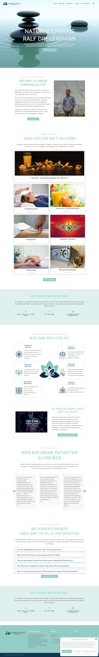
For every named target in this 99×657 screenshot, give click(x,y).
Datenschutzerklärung (80, 654)
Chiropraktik (31, 270)
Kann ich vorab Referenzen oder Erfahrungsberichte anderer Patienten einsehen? (47, 571)
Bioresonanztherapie (67, 270)
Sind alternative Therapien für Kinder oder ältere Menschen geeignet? (43, 566)
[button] (96, 639)
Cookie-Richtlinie (71, 654)
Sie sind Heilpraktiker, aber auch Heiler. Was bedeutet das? (39, 550)
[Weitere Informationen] (93, 4)
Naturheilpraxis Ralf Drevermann (16, 655)
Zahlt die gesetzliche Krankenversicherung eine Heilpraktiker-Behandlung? (45, 560)
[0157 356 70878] (49, 311)
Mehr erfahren (49, 181)
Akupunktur (31, 239)
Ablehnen (77, 651)
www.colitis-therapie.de (64, 421)
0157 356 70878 (49, 314)
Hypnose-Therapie (67, 239)
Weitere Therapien (50, 279)
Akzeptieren (66, 651)
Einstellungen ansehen (90, 651)
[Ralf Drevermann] (12, 3)
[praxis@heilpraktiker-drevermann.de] (73, 311)
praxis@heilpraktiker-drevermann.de (73, 314)
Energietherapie (31, 209)
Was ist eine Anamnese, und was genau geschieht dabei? (38, 555)
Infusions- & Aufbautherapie (67, 208)
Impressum (88, 654)
